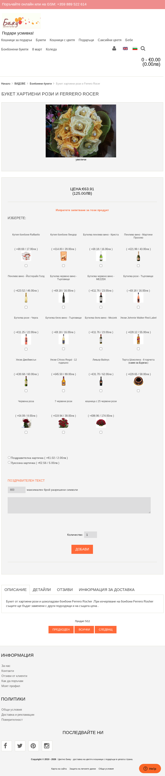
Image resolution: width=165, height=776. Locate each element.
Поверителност (12, 719)
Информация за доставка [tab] (107, 590)
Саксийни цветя (110, 40)
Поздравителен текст (27, 480)
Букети (41, 40)
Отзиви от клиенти (14, 676)
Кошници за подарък (16, 40)
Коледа (51, 49)
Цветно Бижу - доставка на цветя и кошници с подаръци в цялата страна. (95, 759)
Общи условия (11, 709)
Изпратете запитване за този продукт (82, 210)
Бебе (129, 40)
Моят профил (10, 686)
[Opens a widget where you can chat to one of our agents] (150, 769)
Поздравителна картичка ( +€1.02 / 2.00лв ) (39, 457)
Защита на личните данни (82, 769)
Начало (5, 83)
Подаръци (86, 40)
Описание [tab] (15, 590)
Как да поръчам (12, 681)
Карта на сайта (59, 769)
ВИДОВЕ (20, 83)
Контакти (7, 670)
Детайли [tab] (42, 590)
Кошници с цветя (62, 40)
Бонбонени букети (14, 49)
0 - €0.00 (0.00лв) (150, 62)
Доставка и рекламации (17, 714)
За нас (5, 665)
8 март (37, 49)
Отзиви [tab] (65, 590)
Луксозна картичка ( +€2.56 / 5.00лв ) (35, 462)
